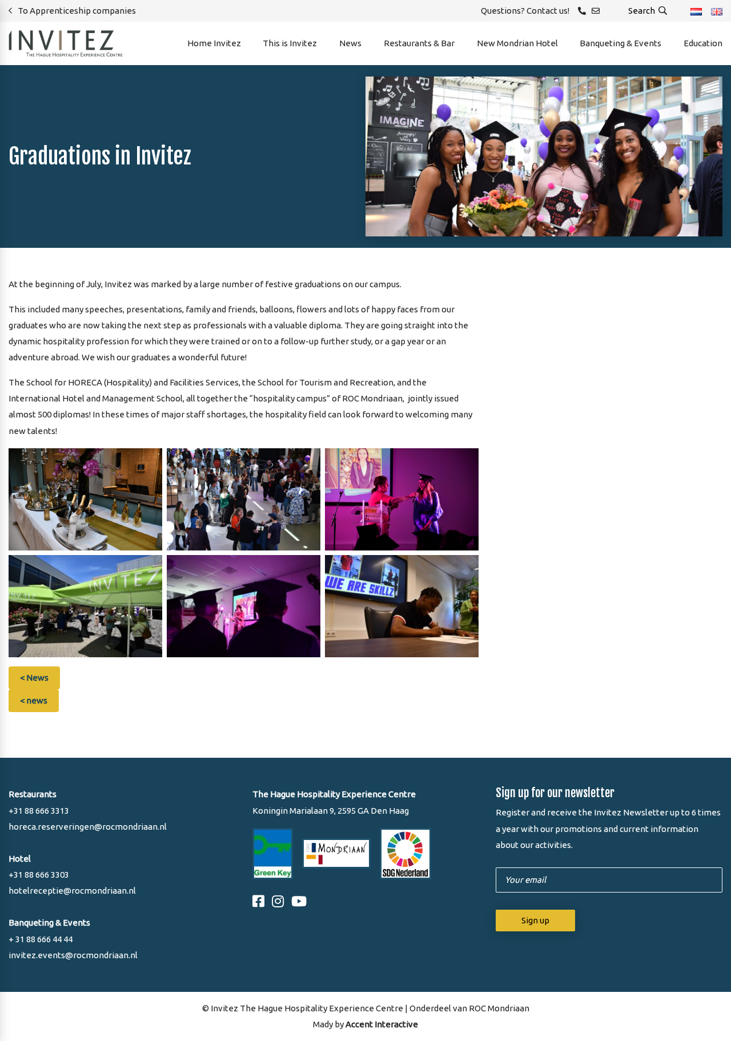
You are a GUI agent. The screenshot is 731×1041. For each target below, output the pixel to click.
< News (34, 677)
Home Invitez (214, 43)
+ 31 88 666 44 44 (41, 939)
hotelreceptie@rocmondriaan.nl (72, 890)
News (350, 43)
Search (642, 10)
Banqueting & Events (620, 43)
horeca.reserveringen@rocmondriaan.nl (88, 826)
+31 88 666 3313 (39, 810)
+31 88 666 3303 (39, 874)
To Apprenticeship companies (77, 10)
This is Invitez (290, 43)
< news (33, 700)
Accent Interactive (382, 1024)
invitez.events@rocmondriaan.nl (73, 955)
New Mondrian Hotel (517, 43)
